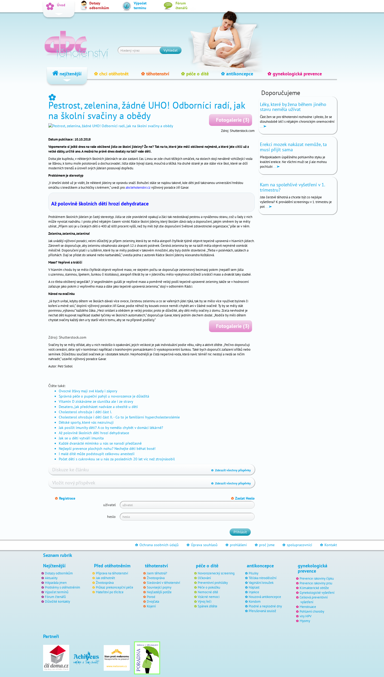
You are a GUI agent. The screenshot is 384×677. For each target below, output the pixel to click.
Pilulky (253, 573)
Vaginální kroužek (261, 582)
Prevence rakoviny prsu (316, 583)
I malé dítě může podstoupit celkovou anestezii (97, 453)
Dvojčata (153, 601)
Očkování (204, 578)
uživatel (109, 504)
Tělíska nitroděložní (262, 578)
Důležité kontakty (57, 601)
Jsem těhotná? (157, 573)
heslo (111, 516)
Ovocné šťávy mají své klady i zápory (88, 391)
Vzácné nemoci (208, 597)
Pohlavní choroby (312, 611)
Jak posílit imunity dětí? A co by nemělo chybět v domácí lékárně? (111, 427)
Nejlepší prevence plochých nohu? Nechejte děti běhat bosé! (107, 448)
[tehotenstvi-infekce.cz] (147, 657)
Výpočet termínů (56, 592)
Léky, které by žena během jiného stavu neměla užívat (293, 107)
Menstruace (308, 607)
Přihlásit (240, 532)
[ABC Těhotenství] (76, 43)
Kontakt (328, 544)
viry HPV (305, 616)
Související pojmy (159, 587)
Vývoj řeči (204, 601)
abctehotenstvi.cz (138, 187)
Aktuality (51, 578)
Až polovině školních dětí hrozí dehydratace (100, 203)
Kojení (151, 606)
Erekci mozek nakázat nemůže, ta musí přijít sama (293, 147)
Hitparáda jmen (56, 582)
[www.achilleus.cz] (86, 657)
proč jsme (265, 544)
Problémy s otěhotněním (62, 587)
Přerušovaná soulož (262, 611)
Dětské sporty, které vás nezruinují (86, 422)
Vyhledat (171, 50)
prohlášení (236, 544)
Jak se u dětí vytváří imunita (81, 438)
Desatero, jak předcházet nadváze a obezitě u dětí (98, 406)
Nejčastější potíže (159, 592)
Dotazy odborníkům (59, 573)
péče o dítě (195, 74)
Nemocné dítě (208, 592)
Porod (151, 597)
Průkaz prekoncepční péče (114, 587)
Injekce (254, 592)
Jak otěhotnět (105, 578)
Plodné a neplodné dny (265, 606)
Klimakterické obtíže (314, 588)
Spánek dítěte (207, 606)
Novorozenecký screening (216, 573)
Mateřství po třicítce (110, 592)
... (261, 126)
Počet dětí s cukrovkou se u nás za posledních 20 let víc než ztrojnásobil (117, 459)
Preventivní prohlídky (213, 582)
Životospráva (105, 582)
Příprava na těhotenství (112, 573)
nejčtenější (70, 74)
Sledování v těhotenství (163, 582)
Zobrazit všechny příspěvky (231, 470)
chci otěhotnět (111, 74)
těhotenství (155, 74)
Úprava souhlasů (202, 544)
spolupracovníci (297, 544)
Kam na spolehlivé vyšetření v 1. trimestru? (292, 187)
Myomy (305, 621)
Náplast (254, 587)
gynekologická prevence (294, 74)
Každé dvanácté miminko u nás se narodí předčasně (100, 443)
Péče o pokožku (209, 587)
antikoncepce (237, 74)
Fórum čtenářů (55, 597)
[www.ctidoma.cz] (56, 657)
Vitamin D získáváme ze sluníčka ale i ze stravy (96, 401)
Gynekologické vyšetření (317, 592)
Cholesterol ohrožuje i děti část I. (85, 412)
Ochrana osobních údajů (157, 544)
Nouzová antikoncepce (265, 597)
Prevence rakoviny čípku (317, 578)
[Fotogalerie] (151, 125)
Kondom (255, 601)
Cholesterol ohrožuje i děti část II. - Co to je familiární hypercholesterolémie (119, 417)
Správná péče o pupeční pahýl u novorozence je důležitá (104, 396)
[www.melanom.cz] (117, 657)
